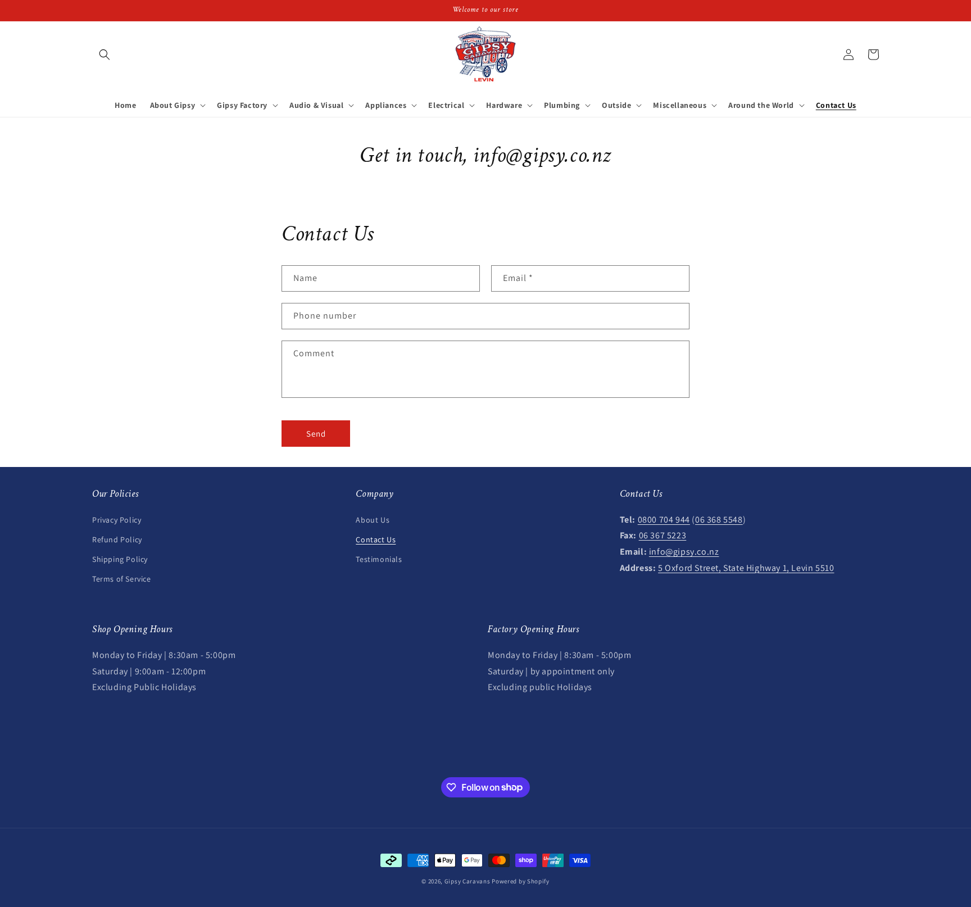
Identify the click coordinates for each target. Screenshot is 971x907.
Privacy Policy (116, 519)
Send (316, 433)
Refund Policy (117, 539)
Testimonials (379, 559)
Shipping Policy (120, 559)
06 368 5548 (719, 519)
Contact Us (376, 539)
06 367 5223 (663, 535)
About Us (372, 519)
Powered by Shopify (521, 881)
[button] (104, 54)
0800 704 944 (664, 519)
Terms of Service (121, 578)
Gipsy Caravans (467, 881)
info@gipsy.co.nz (684, 551)
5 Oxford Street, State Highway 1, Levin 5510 (746, 567)
